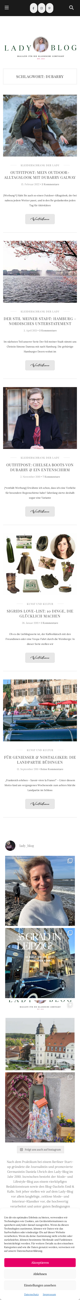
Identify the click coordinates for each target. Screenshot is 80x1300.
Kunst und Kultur (40, 603)
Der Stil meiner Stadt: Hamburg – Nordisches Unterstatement (40, 321)
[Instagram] (41, 8)
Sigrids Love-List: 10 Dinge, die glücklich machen (40, 613)
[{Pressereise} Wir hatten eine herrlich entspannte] (40, 891)
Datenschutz (31, 1294)
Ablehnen (40, 1274)
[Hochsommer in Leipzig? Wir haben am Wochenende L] (40, 963)
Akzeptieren (40, 1263)
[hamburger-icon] (6, 8)
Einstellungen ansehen (40, 1285)
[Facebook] (33, 8)
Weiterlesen (40, 219)
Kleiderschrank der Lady (40, 165)
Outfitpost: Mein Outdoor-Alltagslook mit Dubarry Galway (40, 175)
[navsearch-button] (71, 8)
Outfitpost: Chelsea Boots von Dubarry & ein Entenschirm (40, 467)
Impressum (49, 1294)
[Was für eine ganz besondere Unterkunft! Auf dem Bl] (40, 1107)
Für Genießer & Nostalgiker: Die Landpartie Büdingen (40, 760)
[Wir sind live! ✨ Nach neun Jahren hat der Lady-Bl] (40, 1035)
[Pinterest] (49, 8)
